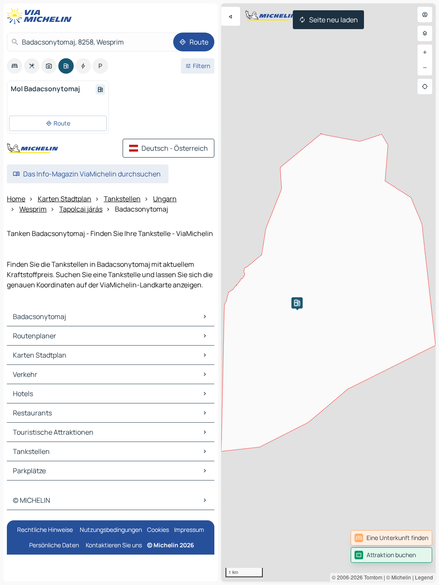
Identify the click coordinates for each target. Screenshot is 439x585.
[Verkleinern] (425, 67)
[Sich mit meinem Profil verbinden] (425, 14)
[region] (328, 292)
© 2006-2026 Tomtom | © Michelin (371, 577)
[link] (391, 538)
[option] (14, 66)
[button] (297, 302)
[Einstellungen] (425, 33)
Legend (424, 577)
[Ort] (425, 86)
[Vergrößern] (425, 52)
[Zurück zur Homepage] (41, 16)
